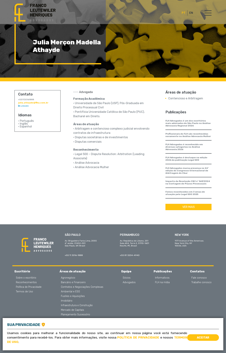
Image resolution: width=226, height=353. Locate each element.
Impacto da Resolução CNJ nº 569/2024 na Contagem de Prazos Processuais (187, 182)
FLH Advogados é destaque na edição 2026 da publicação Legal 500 (186, 158)
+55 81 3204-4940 (129, 255)
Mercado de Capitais (72, 310)
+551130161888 (26, 99)
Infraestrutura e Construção (77, 305)
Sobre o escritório (26, 278)
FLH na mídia (162, 282)
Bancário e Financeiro (73, 282)
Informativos (162, 278)
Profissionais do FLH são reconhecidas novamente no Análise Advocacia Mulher (188, 135)
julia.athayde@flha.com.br (33, 102)
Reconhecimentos (26, 282)
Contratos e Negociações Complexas (82, 287)
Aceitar (203, 337)
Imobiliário (66, 301)
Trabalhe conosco (201, 282)
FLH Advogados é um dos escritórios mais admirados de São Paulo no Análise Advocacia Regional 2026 (188, 123)
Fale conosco (199, 278)
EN (191, 12)
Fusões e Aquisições (73, 296)
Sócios (126, 278)
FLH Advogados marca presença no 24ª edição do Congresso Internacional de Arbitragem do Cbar (187, 170)
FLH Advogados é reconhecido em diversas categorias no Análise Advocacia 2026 (184, 147)
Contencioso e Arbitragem (185, 98)
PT (184, 12)
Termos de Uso (24, 291)
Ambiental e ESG (70, 291)
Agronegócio (68, 278)
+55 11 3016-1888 (74, 255)
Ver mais (188, 207)
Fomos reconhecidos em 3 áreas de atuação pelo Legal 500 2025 (185, 193)
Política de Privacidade (28, 287)
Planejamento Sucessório (75, 314)
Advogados (129, 282)
